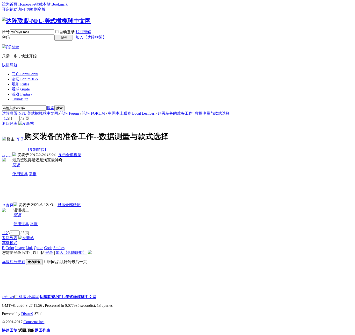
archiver (8, 297)
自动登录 (67, 32)
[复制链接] (37, 149)
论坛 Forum (25, 79)
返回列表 (9, 123)
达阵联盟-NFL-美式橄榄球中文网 (30, 113)
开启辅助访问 (13, 9)
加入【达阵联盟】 (91, 37)
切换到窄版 (35, 9)
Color (10, 248)
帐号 (6, 32)
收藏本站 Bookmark (51, 4)
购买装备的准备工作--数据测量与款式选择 (194, 113)
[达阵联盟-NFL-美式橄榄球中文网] (46, 21)
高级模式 (9, 243)
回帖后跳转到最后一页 (67, 262)
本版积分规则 (13, 262)
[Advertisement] (100, 191)
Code (48, 248)
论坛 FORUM (93, 113)
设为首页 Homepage (18, 4)
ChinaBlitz (20, 99)
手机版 (21, 297)
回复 (16, 165)
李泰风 (8, 205)
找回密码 (83, 32)
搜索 (50, 108)
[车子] (4, 139)
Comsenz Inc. (33, 322)
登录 (49, 253)
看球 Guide (21, 89)
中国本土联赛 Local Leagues (131, 113)
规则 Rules (20, 84)
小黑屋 (33, 297)
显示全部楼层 (69, 155)
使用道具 (20, 174)
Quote (38, 248)
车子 (20, 139)
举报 (32, 174)
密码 (6, 37)
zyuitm (7, 155)
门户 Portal (25, 74)
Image (20, 248)
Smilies (58, 248)
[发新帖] (26, 123)
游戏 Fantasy (22, 94)
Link (29, 248)
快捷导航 (9, 65)
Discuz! (27, 314)
